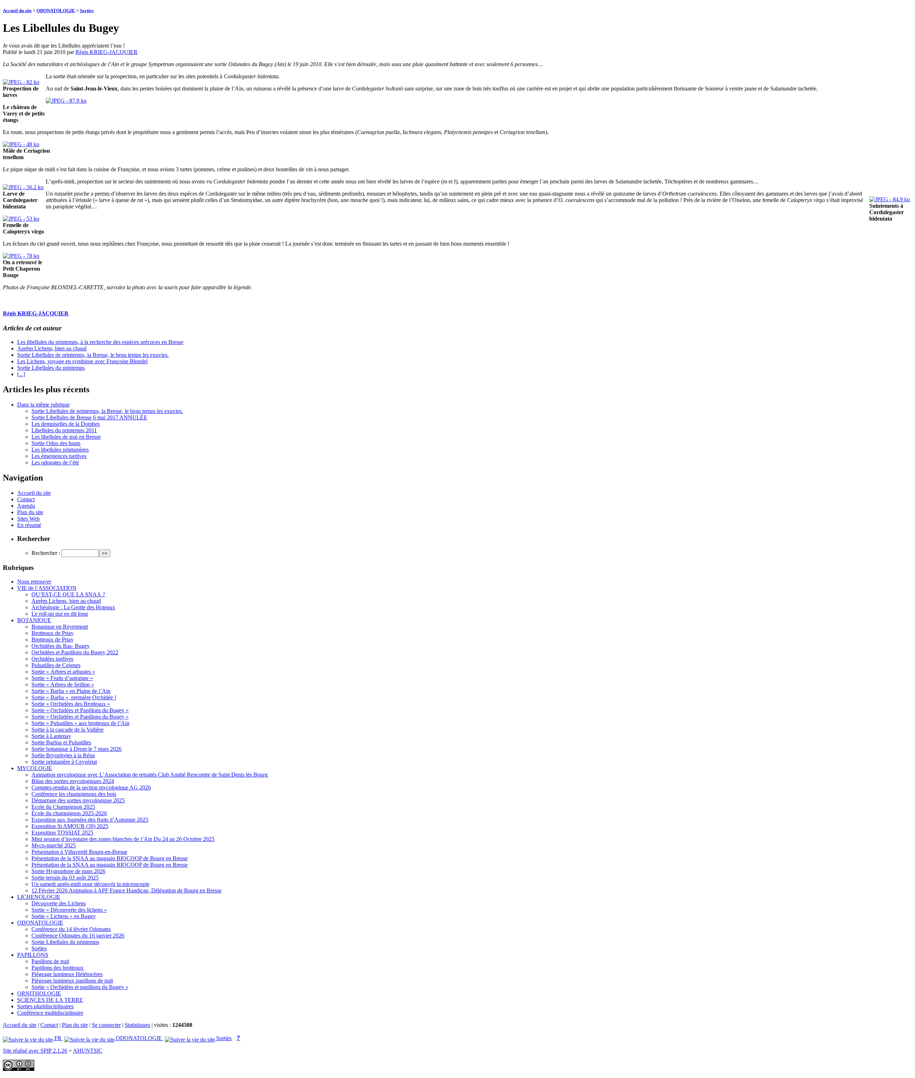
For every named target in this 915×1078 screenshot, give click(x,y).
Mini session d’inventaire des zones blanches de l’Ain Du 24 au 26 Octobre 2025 (122, 839)
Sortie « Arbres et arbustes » (63, 672)
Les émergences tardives (58, 456)
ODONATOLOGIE (55, 10)
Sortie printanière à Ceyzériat (64, 762)
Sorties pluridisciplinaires (45, 1006)
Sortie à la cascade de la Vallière (67, 730)
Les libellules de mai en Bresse (66, 437)
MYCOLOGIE (34, 768)
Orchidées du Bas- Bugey (60, 646)
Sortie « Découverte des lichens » (69, 910)
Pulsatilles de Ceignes (55, 665)
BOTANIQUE (34, 620)
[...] (21, 374)
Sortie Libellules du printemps (51, 368)
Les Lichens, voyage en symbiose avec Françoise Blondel (82, 361)
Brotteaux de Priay (52, 633)
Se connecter (106, 1025)
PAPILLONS (32, 955)
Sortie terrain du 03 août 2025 (65, 878)
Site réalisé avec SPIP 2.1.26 (35, 1051)
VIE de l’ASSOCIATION (46, 588)
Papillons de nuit (50, 961)
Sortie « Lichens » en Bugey (63, 916)
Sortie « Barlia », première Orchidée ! (73, 697)
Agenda (26, 506)
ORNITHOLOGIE (39, 993)
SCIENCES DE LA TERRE (50, 1000)
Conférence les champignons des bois (73, 794)
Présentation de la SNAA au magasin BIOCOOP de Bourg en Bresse (109, 858)
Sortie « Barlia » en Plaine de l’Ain (70, 691)
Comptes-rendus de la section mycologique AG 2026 (91, 787)
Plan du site (30, 512)
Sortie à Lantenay (51, 736)
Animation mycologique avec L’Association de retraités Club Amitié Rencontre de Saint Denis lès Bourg (149, 775)
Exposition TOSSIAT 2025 (62, 833)
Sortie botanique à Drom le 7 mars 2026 (76, 749)
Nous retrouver (34, 582)
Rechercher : (45, 553)
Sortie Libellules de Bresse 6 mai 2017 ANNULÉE (89, 417)
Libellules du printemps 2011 (64, 430)
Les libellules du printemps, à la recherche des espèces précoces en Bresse (100, 342)
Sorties (87, 10)
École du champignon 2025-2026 (69, 813)
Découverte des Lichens (58, 903)
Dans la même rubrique (43, 405)
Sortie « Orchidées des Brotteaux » (70, 704)
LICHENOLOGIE (38, 897)
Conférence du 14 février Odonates (71, 929)
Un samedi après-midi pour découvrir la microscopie (90, 884)
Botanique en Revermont (59, 627)
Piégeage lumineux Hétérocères (67, 974)
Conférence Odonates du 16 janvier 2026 (77, 935)
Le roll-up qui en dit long (59, 614)
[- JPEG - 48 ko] (21, 144)
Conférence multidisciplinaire (50, 1013)
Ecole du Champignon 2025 (63, 807)
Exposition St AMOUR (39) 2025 (69, 826)
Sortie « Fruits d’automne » (62, 678)
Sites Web (28, 519)
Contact (26, 499)
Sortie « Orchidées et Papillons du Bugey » (80, 710)
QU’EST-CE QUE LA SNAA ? (68, 594)
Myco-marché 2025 (53, 845)
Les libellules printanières (60, 450)
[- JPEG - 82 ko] (21, 82)
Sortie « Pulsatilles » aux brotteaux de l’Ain (80, 723)
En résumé (29, 525)
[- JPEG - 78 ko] (21, 256)
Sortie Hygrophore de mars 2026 (68, 871)
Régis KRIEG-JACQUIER (106, 52)
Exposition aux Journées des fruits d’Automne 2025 (89, 820)
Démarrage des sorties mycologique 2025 (78, 800)
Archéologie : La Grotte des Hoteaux (73, 607)
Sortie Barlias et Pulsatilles (61, 742)
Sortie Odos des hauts (55, 443)
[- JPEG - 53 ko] (21, 219)
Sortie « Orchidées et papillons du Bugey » (79, 987)
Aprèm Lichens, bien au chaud (51, 348)
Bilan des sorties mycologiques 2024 (72, 781)
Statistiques (137, 1025)
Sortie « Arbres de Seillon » (62, 684)
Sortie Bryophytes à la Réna (63, 755)
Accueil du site (17, 10)
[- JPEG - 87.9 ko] (66, 101)
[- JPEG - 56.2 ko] (23, 187)
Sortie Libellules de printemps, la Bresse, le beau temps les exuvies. (93, 355)
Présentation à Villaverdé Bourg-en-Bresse (79, 852)
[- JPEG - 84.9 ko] (889, 199)
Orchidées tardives (52, 659)
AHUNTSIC (88, 1051)
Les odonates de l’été (55, 462)
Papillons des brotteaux (57, 968)
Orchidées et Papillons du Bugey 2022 (74, 652)
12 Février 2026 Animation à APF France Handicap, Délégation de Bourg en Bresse (126, 890)
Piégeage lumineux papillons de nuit (72, 981)
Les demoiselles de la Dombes (65, 424)
